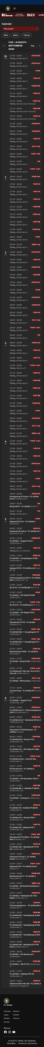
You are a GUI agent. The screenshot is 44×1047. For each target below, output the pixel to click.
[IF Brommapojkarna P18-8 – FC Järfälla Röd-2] (22, 577)
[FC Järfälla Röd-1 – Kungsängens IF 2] (22, 632)
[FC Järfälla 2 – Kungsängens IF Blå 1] (22, 558)
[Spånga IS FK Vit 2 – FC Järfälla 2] (22, 521)
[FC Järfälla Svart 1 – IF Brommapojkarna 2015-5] (22, 710)
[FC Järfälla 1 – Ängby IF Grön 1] (22, 541)
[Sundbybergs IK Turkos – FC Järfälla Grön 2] (22, 496)
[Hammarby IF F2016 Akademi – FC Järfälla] (22, 729)
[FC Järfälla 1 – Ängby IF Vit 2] (22, 700)
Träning (26, 35)
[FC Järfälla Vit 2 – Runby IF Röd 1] (22, 817)
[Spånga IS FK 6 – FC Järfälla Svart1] (22, 866)
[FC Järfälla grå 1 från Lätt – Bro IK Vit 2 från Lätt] (22, 671)
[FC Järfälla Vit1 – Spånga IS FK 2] (22, 827)
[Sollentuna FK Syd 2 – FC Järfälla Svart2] (22, 856)
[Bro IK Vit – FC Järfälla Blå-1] (22, 586)
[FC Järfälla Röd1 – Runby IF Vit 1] (22, 739)
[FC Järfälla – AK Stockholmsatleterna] (22, 885)
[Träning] (22, 57)
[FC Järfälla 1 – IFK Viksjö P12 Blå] (22, 595)
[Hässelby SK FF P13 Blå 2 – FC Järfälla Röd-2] (22, 837)
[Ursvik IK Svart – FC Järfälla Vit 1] (22, 690)
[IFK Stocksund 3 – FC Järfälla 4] (22, 768)
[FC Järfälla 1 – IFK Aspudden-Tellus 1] (22, 778)
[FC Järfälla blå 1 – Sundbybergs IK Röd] (22, 915)
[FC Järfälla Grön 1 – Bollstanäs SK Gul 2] (22, 719)
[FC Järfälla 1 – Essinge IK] (22, 798)
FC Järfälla (8, 1005)
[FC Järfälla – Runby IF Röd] (22, 661)
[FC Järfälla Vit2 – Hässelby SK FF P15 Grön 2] (22, 944)
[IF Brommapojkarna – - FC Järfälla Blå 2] (22, 905)
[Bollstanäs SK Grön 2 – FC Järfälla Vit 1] (22, 531)
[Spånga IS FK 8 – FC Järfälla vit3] (22, 568)
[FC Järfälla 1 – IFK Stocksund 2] (22, 954)
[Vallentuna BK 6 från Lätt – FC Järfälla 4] (22, 983)
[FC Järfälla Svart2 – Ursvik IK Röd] (22, 758)
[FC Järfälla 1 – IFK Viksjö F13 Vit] (22, 612)
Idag (32, 46)
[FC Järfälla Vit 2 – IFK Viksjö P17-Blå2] (22, 749)
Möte (6, 35)
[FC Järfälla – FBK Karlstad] (22, 680)
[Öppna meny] (14, 8)
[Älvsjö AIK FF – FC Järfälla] (22, 505)
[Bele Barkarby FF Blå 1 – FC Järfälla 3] (22, 651)
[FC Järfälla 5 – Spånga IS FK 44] (22, 973)
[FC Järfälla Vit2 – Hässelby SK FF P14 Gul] (22, 846)
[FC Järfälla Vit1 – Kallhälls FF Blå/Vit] (22, 807)
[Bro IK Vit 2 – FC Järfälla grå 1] (22, 603)
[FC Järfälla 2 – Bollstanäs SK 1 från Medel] (22, 895)
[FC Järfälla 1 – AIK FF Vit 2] (22, 964)
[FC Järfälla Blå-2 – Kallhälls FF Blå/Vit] (22, 788)
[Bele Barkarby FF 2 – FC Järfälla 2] (22, 876)
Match (15, 35)
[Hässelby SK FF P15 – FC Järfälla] (22, 622)
